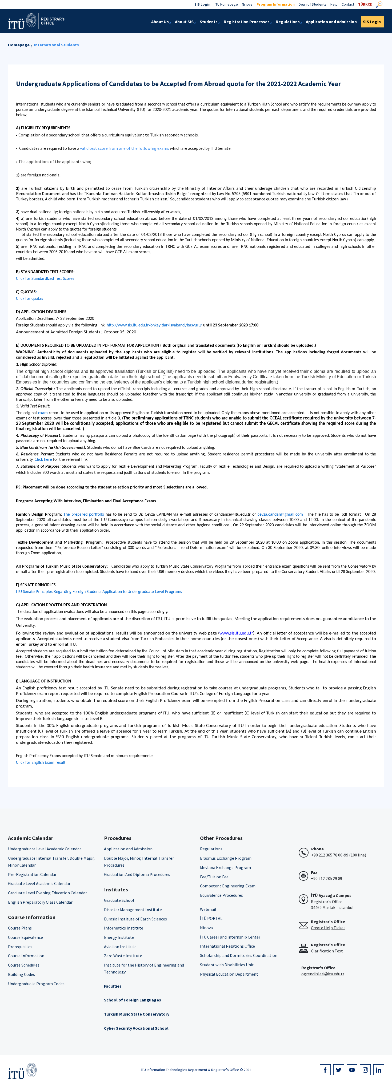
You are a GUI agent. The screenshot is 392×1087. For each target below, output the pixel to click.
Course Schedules (23, 965)
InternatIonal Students (56, 44)
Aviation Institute (120, 946)
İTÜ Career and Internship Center (230, 937)
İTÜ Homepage (226, 4)
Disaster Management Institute (133, 909)
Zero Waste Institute (123, 955)
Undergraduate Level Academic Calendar (44, 848)
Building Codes (21, 974)
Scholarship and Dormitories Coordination (238, 955)
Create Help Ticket (328, 927)
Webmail (208, 909)
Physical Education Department (229, 974)
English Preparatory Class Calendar (40, 902)
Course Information (26, 955)
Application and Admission (128, 848)
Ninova (247, 4)
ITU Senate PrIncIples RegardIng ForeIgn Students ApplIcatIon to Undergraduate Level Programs (99, 592)
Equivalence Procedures (221, 895)
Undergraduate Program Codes (36, 983)
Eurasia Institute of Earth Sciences (135, 919)
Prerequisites (20, 946)
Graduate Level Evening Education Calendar (47, 892)
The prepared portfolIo (83, 514)
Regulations (211, 848)
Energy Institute (119, 937)
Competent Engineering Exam (227, 885)
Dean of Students (312, 4)
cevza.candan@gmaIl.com (280, 514)
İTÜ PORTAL (211, 918)
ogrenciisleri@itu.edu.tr (322, 973)
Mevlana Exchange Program (225, 867)
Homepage (19, 44)
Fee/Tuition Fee (214, 876)
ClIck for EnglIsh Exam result (40, 763)
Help (334, 4)
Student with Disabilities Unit (227, 964)
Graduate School (119, 900)
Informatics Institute (123, 928)
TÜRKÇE (365, 4)
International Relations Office (227, 946)
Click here (43, 460)
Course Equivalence (25, 937)
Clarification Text (327, 950)
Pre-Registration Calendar (32, 874)
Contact (348, 4)
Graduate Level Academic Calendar (39, 883)
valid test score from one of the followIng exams (124, 148)
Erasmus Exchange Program (225, 858)
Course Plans (20, 928)
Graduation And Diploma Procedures (137, 874)
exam (43, 413)
